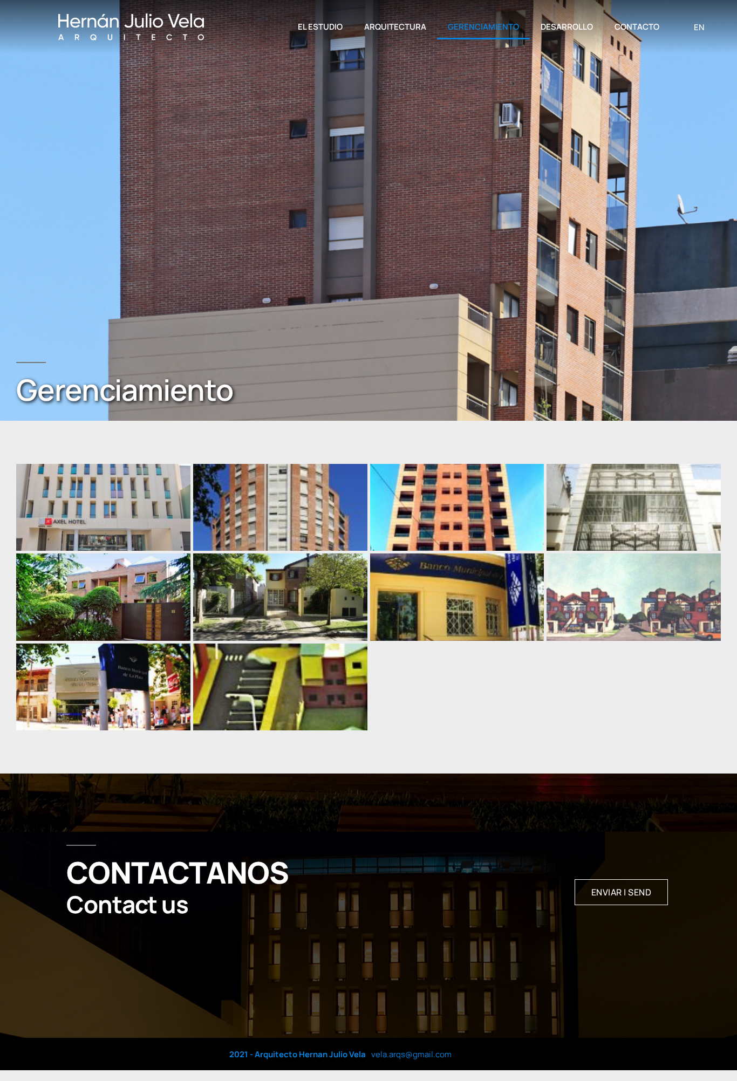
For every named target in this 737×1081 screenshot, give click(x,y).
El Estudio (320, 26)
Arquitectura (395, 26)
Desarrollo (567, 26)
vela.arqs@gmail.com (411, 1054)
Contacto (637, 26)
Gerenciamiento (483, 26)
